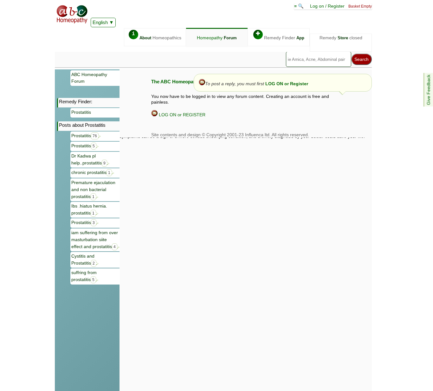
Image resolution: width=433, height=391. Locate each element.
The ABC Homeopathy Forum (183, 81)
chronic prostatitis (90, 172)
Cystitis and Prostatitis (83, 259)
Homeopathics (156, 35)
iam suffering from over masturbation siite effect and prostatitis (94, 239)
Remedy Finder (280, 35)
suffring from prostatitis (84, 276)
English (100, 22)
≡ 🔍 (299, 6)
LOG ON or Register (286, 83)
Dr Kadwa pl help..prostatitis (88, 159)
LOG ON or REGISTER (181, 114)
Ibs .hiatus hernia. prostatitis (89, 209)
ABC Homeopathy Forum (89, 78)
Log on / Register (327, 6)
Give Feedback (428, 89)
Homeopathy (217, 37)
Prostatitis (81, 112)
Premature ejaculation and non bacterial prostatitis (93, 189)
